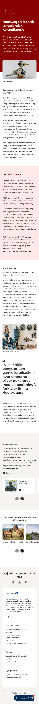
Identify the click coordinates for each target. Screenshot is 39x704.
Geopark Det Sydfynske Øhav (17, 656)
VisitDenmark (11, 662)
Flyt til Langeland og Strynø (16, 675)
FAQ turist (9, 640)
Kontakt (9, 632)
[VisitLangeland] (12, 593)
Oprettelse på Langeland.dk (16, 643)
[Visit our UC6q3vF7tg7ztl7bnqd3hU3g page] (25, 583)
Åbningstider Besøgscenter (16, 629)
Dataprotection (8, 696)
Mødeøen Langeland (13, 678)
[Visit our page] (13, 583)
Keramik (9, 11)
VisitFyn (9, 659)
